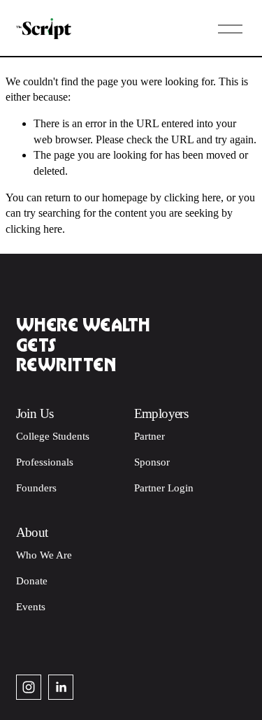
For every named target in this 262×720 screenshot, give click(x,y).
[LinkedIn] (60, 687)
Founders (36, 488)
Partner (149, 436)
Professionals (44, 462)
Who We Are (44, 555)
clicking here (192, 197)
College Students (52, 436)
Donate (32, 580)
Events (30, 606)
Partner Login (164, 488)
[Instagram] (28, 687)
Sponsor (152, 462)
